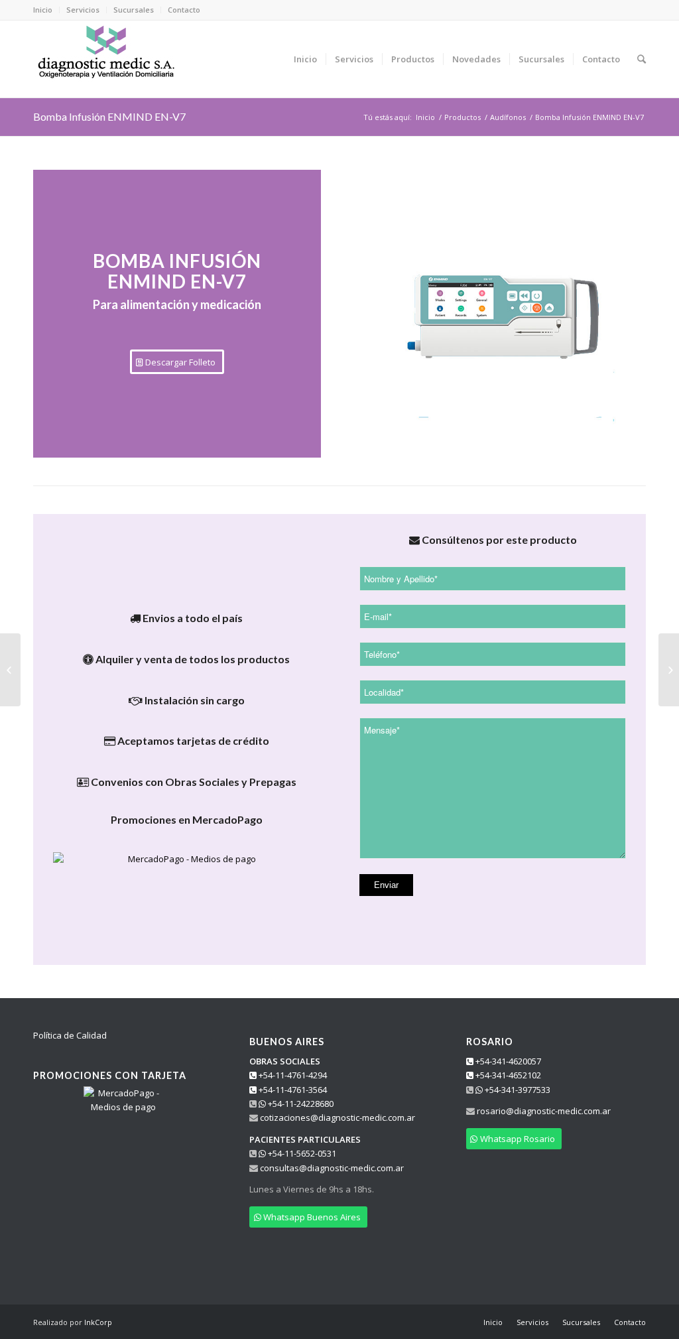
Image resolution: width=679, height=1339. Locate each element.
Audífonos (508, 117)
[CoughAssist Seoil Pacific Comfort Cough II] (10, 669)
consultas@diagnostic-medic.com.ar (332, 1168)
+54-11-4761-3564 (292, 1090)
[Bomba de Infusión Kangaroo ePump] (668, 669)
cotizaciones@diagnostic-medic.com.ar (337, 1117)
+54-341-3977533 (516, 1090)
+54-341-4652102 (507, 1075)
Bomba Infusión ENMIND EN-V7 (109, 116)
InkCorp (98, 1322)
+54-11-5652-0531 (301, 1153)
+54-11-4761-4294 (292, 1075)
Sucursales (133, 10)
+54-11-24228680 (300, 1104)
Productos (462, 117)
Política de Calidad (70, 1035)
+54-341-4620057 (507, 1061)
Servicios (82, 10)
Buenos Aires (286, 1041)
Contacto (184, 10)
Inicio (42, 10)
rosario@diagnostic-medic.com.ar (544, 1111)
